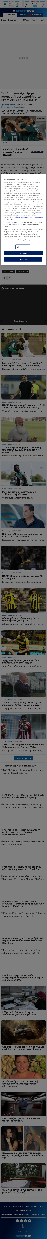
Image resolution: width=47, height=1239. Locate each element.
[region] (23, 219)
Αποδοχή (23, 253)
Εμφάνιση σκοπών (23, 247)
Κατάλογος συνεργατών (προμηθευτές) (17, 240)
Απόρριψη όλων (22, 259)
